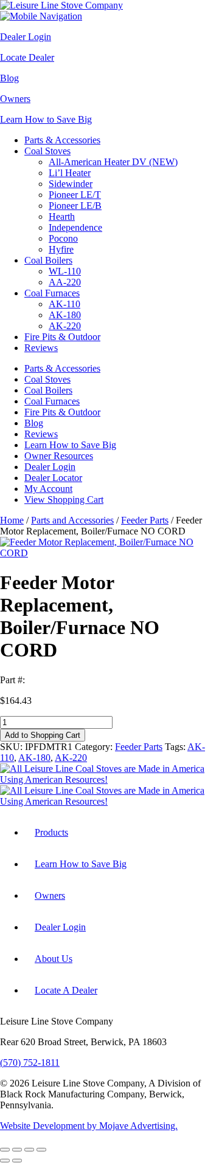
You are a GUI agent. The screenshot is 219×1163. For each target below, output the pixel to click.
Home (12, 520)
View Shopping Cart (63, 499)
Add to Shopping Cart (42, 735)
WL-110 (65, 271)
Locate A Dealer (66, 990)
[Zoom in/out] (5, 1149)
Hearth (62, 216)
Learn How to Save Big (46, 119)
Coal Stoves (47, 151)
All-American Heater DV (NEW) (113, 162)
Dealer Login (25, 37)
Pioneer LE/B (75, 205)
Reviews (41, 348)
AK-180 (65, 315)
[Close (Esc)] (41, 1149)
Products (51, 832)
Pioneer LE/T (75, 194)
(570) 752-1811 (30, 1062)
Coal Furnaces (52, 293)
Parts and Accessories (72, 520)
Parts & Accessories (62, 140)
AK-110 (64, 304)
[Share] (29, 1149)
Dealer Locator (53, 477)
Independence (75, 227)
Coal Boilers (48, 260)
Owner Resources (58, 456)
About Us (53, 958)
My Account (48, 488)
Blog (9, 78)
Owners (15, 99)
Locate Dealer (27, 57)
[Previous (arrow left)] (5, 1160)
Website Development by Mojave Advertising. (89, 1125)
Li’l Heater (70, 173)
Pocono (63, 238)
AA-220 (65, 282)
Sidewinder (70, 184)
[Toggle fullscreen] (17, 1149)
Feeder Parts (145, 520)
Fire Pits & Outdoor (62, 337)
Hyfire (61, 249)
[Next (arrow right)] (17, 1160)
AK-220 (65, 326)
